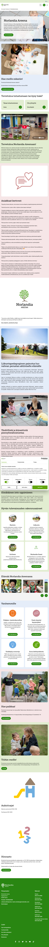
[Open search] (40, 5)
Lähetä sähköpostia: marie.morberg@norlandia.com (15, 902)
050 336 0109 (38, 908)
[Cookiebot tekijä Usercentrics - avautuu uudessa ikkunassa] (42, 459)
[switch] (18, 482)
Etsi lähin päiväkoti (6, 932)
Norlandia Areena (14, 9)
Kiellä (9, 487)
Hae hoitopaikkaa (6, 927)
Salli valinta (24, 487)
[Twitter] (22, 941)
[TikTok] (33, 941)
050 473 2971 (38, 912)
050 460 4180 (38, 916)
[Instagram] (19, 941)
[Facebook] (15, 941)
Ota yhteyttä (4, 934)
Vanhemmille (4, 930)
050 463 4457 (38, 899)
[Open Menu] (47, 5)
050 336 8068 (38, 904)
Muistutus (4, 937)
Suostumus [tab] (4, 462)
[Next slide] (46, 595)
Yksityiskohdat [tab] (20, 462)
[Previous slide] (42, 595)
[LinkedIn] (26, 941)
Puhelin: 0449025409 (7, 899)
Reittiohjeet (4, 904)
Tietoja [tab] (34, 462)
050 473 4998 (38, 895)
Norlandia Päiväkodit (5, 9)
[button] (46, 1)
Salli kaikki (40, 487)
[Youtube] (30, 941)
